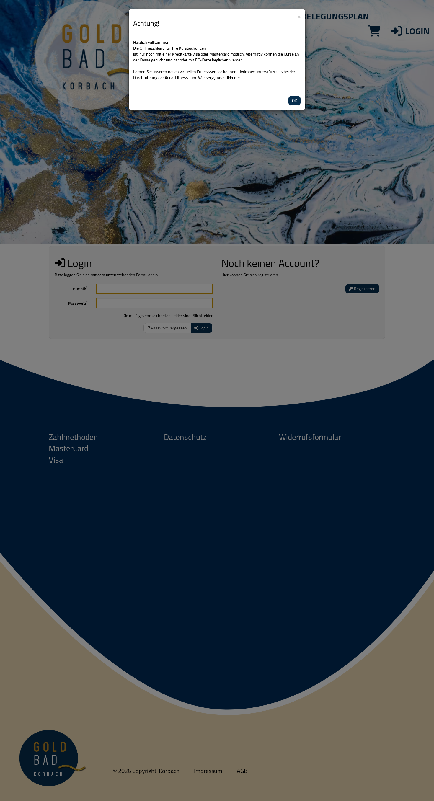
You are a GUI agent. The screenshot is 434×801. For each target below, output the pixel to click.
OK (294, 101)
